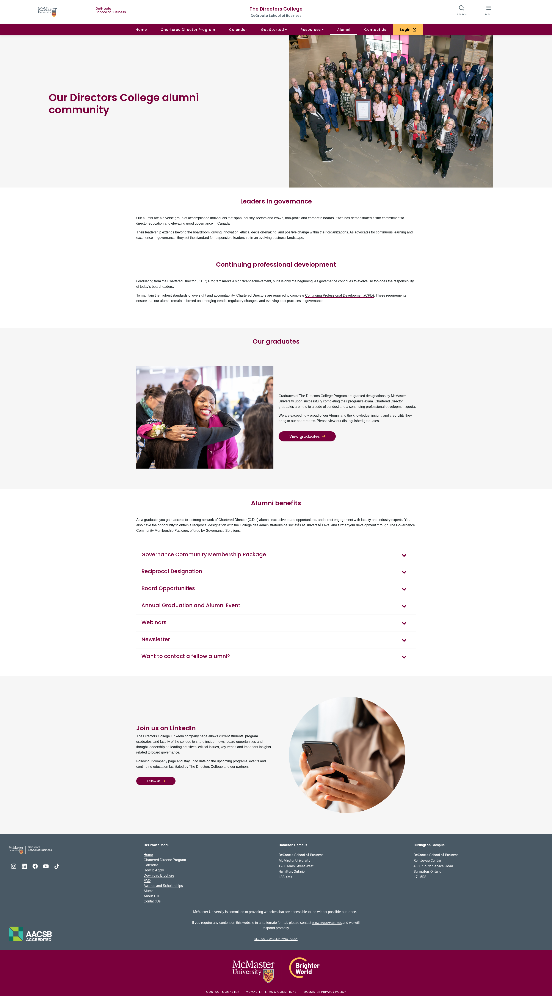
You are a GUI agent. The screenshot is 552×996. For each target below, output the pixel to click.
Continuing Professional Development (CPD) (339, 295)
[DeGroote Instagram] (14, 866)
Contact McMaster (222, 992)
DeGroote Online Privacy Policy (276, 938)
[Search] (462, 10)
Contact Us (375, 29)
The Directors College (276, 9)
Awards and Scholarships (163, 886)
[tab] (276, 555)
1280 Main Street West (296, 866)
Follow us (153, 781)
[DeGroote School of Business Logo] (30, 850)
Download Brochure (159, 875)
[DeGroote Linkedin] (24, 866)
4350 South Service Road (433, 866)
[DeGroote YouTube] (46, 866)
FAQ (147, 880)
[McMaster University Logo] (276, 969)
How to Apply (154, 870)
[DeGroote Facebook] (35, 866)
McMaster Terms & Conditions (271, 992)
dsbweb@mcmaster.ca (327, 922)
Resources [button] (311, 29)
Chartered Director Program (188, 29)
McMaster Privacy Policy (325, 992)
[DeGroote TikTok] (57, 866)
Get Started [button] (272, 29)
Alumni (343, 29)
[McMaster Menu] (489, 10)
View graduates (304, 436)
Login (406, 29)
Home (141, 29)
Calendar (238, 29)
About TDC (152, 896)
